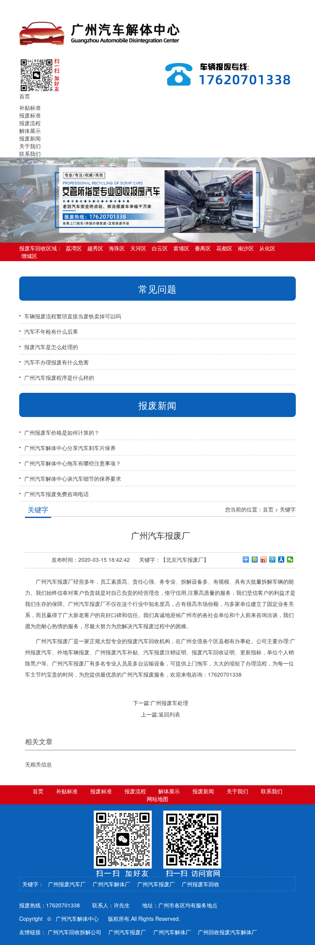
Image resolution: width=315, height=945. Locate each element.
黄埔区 (181, 248)
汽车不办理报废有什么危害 (56, 362)
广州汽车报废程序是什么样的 (59, 377)
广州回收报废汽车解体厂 (227, 932)
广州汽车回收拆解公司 (74, 932)
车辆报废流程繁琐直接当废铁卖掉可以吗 (72, 316)
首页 (268, 509)
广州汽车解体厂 (111, 884)
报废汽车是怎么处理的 (51, 347)
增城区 (29, 256)
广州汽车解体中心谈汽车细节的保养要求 (72, 478)
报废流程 (30, 123)
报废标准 (30, 115)
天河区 (138, 248)
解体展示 (30, 130)
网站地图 (157, 799)
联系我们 (30, 153)
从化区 (267, 248)
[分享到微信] (290, 559)
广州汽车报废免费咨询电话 (56, 494)
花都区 (224, 248)
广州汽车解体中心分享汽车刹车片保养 (70, 448)
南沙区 (246, 248)
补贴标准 (30, 107)
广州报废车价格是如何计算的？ (61, 432)
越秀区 (95, 248)
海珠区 (117, 248)
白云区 (160, 248)
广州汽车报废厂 (156, 884)
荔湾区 (74, 248)
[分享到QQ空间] (255, 559)
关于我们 (30, 146)
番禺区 (203, 248)
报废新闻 (30, 138)
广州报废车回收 (200, 884)
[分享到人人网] (281, 559)
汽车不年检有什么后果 (51, 331)
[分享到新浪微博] (263, 559)
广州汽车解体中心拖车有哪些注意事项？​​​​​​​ (72, 463)
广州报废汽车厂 (67, 884)
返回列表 (169, 714)
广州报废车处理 (169, 703)
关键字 (288, 509)
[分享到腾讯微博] (272, 559)
